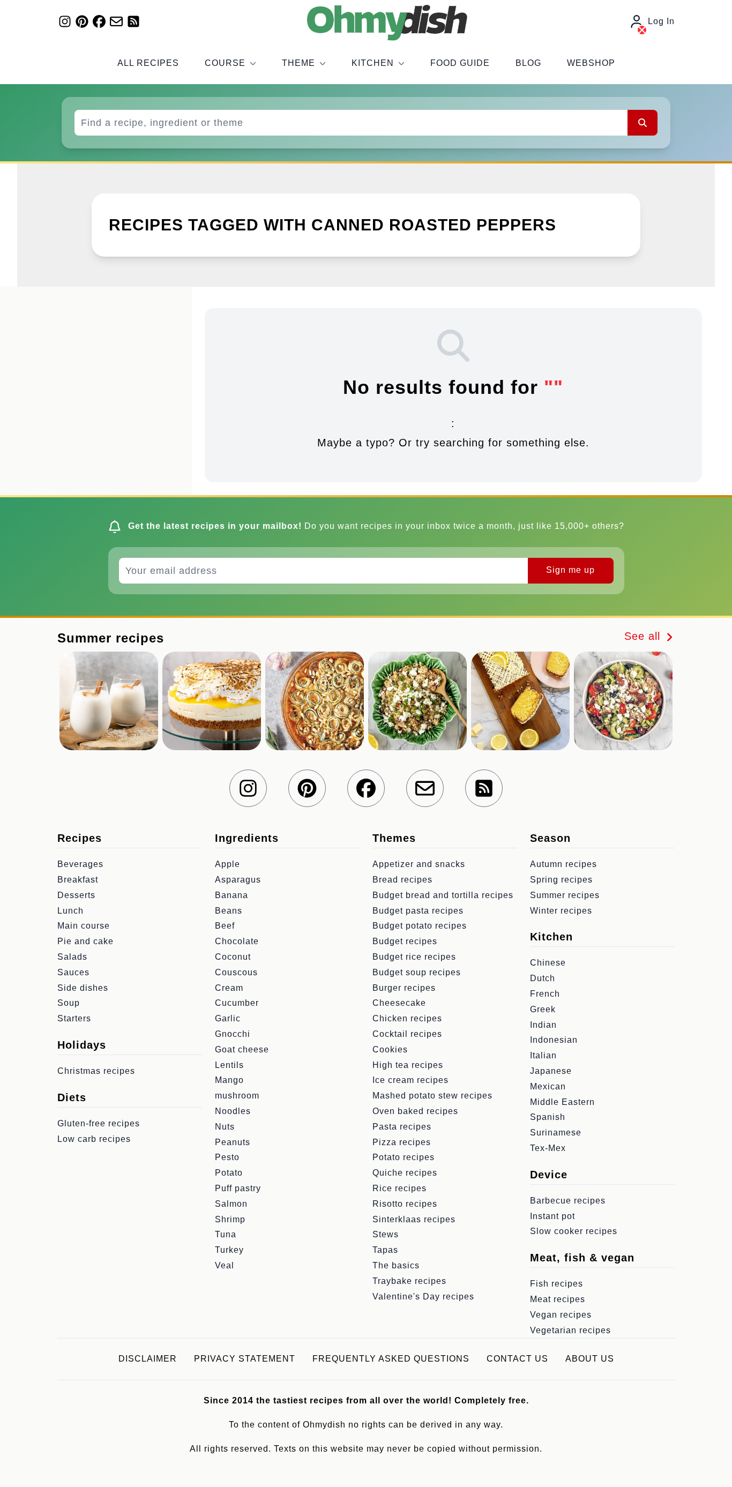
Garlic (228, 1018)
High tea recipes (407, 1065)
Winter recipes (561, 910)
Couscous (236, 972)
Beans (228, 910)
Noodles (233, 1111)
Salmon (231, 1203)
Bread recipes (402, 879)
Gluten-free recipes (98, 1123)
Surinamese (555, 1132)
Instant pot (552, 1216)
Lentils (229, 1065)
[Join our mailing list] (116, 21)
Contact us (517, 1358)
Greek (543, 1009)
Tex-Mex (548, 1148)
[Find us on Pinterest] (81, 21)
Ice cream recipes (410, 1080)
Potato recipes (403, 1157)
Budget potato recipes (419, 925)
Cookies (390, 1049)
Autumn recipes (563, 864)
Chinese (548, 962)
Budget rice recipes (414, 956)
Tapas (385, 1249)
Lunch (70, 910)
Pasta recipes (401, 1126)
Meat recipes (557, 1299)
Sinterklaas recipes (413, 1219)
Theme (298, 63)
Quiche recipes (404, 1172)
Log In (661, 21)
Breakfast (77, 879)
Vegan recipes (561, 1314)
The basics (396, 1265)
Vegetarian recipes (570, 1330)
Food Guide (460, 63)
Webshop (591, 63)
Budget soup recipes (416, 972)
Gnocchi (232, 1033)
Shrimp (230, 1219)
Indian (543, 1024)
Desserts (76, 895)
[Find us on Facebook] (99, 21)
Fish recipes (556, 1283)
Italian (543, 1055)
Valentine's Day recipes (423, 1296)
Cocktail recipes (407, 1033)
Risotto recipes (404, 1203)
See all (644, 636)
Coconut (233, 956)
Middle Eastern (562, 1102)
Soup (68, 1002)
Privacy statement (244, 1358)
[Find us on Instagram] (64, 21)
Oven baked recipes (415, 1111)
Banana (231, 895)
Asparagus (238, 879)
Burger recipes (404, 987)
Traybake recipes (409, 1281)
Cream (229, 987)
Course (225, 63)
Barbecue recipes (568, 1200)
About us (589, 1358)
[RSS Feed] (133, 21)
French (545, 993)
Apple (227, 864)
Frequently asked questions (390, 1358)
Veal (224, 1265)
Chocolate (237, 941)
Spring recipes (561, 879)
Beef (225, 925)
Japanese (551, 1070)
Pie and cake (85, 941)
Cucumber (237, 1002)
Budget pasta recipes (418, 910)
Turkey (229, 1249)
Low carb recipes (94, 1139)
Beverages (80, 864)
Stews (385, 1234)
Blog (528, 63)
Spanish (547, 1117)
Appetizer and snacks (418, 864)
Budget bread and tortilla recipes (442, 895)
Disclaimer (147, 1358)
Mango (229, 1080)
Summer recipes (565, 895)
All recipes (148, 63)
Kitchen (373, 63)
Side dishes (82, 987)
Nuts (225, 1126)
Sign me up (570, 569)
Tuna (225, 1234)
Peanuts (232, 1142)
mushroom (237, 1095)
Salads (72, 956)
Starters (74, 1018)
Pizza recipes (401, 1142)
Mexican (548, 1086)
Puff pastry (238, 1188)
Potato (229, 1172)
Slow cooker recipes (573, 1231)
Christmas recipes (96, 1070)
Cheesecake (399, 1002)
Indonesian (554, 1039)
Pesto (227, 1157)
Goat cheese (242, 1049)
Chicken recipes (407, 1018)
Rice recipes (399, 1188)
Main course (83, 925)
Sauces (73, 972)
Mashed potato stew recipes (432, 1095)
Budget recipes (404, 941)
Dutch (542, 978)
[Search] (643, 123)
